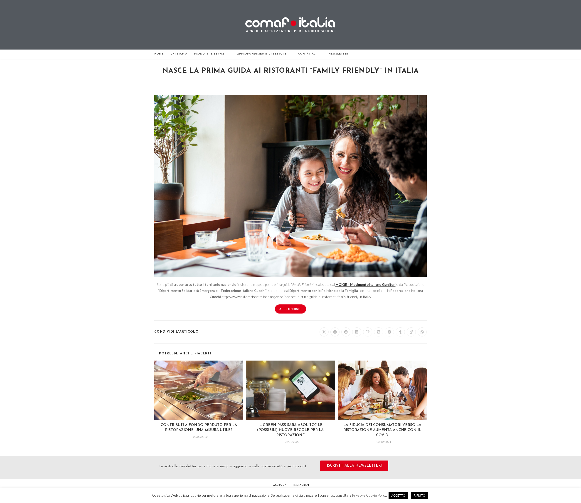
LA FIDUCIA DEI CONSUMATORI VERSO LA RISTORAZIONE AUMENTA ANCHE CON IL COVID (382, 430)
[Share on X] (324, 331)
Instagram (301, 485)
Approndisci (290, 309)
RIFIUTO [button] (419, 495)
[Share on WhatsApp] (422, 331)
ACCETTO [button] (398, 495)
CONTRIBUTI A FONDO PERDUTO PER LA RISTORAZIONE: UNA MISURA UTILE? (199, 427)
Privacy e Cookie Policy (369, 495)
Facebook (279, 485)
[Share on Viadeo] (411, 331)
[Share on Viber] (367, 331)
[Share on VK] (378, 331)
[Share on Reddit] (389, 331)
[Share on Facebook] (335, 331)
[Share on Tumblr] (400, 331)
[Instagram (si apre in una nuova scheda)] (421, 54)
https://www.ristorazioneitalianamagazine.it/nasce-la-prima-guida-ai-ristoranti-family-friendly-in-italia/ (296, 297)
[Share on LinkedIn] (356, 331)
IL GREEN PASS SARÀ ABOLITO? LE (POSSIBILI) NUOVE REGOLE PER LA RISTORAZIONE (290, 430)
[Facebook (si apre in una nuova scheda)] (415, 54)
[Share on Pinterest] (345, 331)
